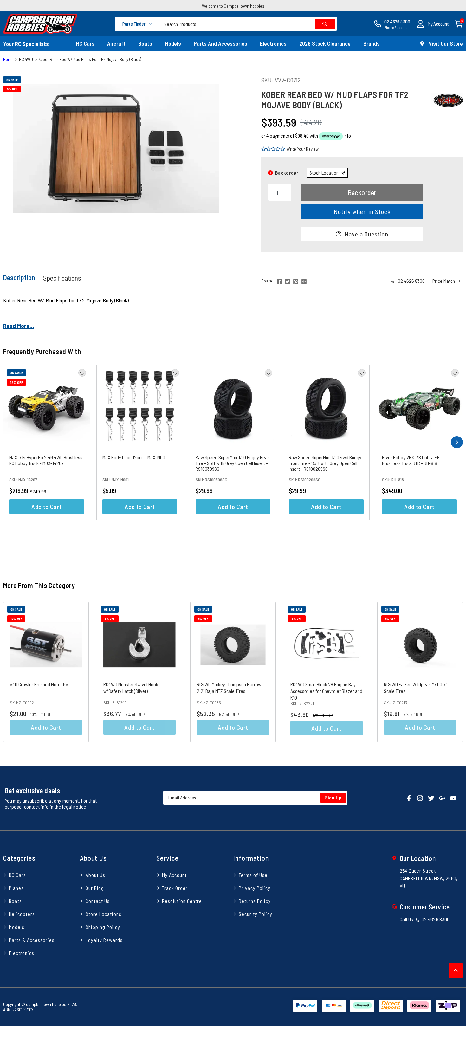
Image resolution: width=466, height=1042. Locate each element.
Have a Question (366, 234)
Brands (371, 43)
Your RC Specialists (26, 43)
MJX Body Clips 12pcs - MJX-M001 (134, 457)
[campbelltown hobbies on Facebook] (409, 797)
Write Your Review (303, 149)
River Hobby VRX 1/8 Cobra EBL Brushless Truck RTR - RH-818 (412, 460)
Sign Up (333, 797)
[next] (457, 442)
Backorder (362, 192)
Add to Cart (46, 506)
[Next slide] (451, 672)
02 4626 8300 (411, 281)
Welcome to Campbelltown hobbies (233, 6)
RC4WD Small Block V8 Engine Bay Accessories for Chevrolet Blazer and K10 (326, 691)
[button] (432, 23)
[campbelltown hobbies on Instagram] (420, 797)
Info (347, 136)
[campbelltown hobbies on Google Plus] (442, 797)
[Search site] (325, 24)
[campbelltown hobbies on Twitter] (431, 797)
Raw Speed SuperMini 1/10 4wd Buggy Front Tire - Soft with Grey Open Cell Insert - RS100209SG (325, 463)
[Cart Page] (459, 23)
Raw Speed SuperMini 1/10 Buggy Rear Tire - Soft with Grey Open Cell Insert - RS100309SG (232, 463)
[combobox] (248, 24)
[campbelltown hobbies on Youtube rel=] (453, 797)
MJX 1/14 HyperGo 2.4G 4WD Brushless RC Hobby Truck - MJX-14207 (45, 460)
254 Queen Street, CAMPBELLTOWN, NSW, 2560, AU (429, 878)
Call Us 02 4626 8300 (425, 919)
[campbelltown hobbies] (40, 24)
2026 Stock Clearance (325, 43)
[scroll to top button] (456, 970)
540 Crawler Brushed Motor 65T (40, 684)
